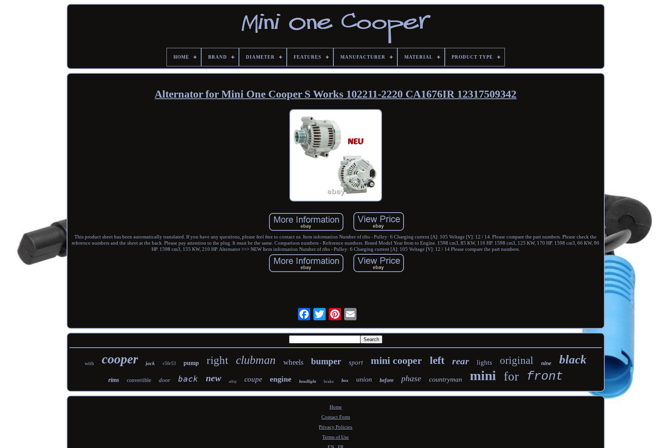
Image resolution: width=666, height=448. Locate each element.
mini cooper (396, 360)
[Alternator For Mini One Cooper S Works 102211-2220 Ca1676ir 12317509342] (335, 156)
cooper (120, 359)
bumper (326, 361)
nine (546, 363)
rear (460, 361)
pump (191, 363)
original (516, 360)
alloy (233, 381)
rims (113, 380)
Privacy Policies (335, 427)
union (364, 379)
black (573, 359)
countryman (445, 379)
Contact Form (335, 417)
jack (150, 363)
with (89, 363)
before (387, 380)
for (511, 376)
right (217, 360)
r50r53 (169, 363)
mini (483, 375)
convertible (139, 380)
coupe (253, 379)
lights (484, 362)
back (188, 379)
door (164, 380)
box (344, 380)
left (437, 360)
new (213, 378)
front (544, 376)
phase (411, 378)
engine (280, 379)
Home (336, 407)
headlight (307, 381)
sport (356, 362)
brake (329, 381)
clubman (256, 359)
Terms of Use (335, 437)
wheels (293, 362)
